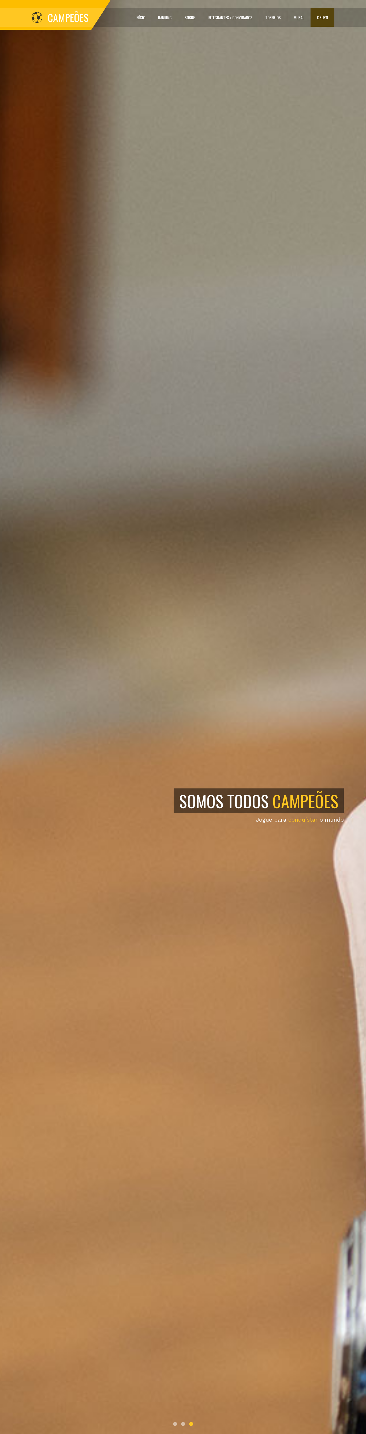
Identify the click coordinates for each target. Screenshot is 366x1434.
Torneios (273, 17)
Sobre (190, 17)
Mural (299, 17)
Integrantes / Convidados (230, 17)
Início (140, 17)
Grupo (322, 17)
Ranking (165, 17)
